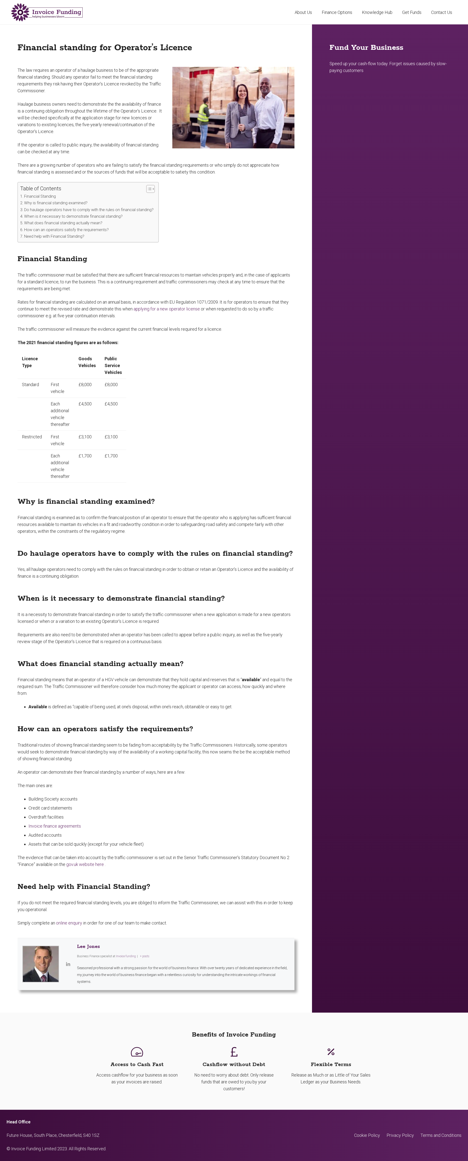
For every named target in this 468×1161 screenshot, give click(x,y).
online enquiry (69, 922)
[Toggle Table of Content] (148, 189)
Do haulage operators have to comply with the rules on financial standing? (89, 209)
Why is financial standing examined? (56, 203)
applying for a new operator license (167, 308)
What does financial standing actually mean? (63, 223)
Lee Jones (88, 947)
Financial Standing (40, 196)
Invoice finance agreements (55, 826)
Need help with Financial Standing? (54, 236)
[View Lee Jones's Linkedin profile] (68, 964)
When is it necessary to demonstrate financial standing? (73, 216)
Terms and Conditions (440, 1135)
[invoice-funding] (47, 12)
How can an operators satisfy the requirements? (66, 229)
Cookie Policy (367, 1135)
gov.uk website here (85, 864)
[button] (356, 12)
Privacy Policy (400, 1135)
